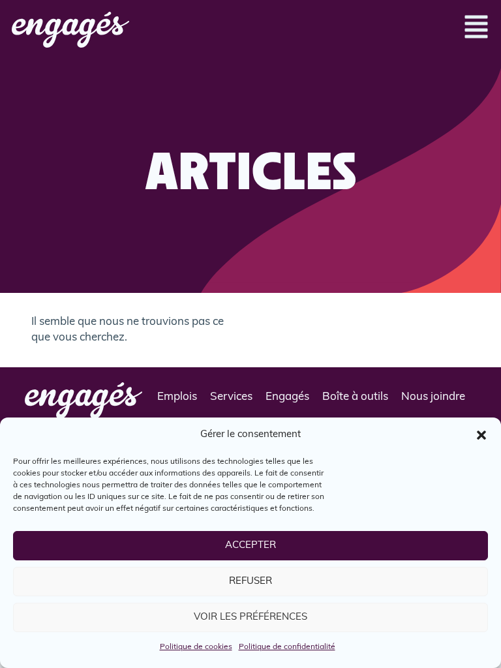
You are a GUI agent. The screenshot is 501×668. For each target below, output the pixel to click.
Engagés (287, 396)
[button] (481, 435)
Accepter (250, 546)
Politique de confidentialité (287, 647)
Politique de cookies (196, 647)
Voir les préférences (250, 617)
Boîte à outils (355, 396)
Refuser (250, 581)
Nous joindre (433, 396)
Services (231, 396)
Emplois (177, 396)
